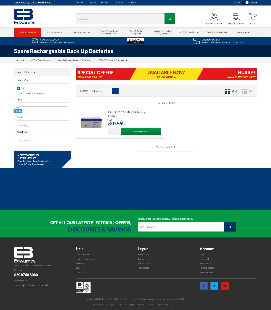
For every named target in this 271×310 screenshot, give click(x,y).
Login (202, 254)
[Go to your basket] (253, 16)
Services (119, 3)
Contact (80, 3)
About (93, 3)
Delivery (105, 3)
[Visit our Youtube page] (225, 285)
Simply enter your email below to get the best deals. (165, 218)
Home (21, 60)
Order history (206, 259)
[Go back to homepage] (24, 16)
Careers (132, 3)
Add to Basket (141, 131)
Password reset (206, 272)
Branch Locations (214, 23)
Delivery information (85, 259)
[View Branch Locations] (214, 16)
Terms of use (143, 254)
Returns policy (144, 268)
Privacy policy (144, 263)
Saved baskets (206, 263)
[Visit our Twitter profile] (214, 285)
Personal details (207, 268)
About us (80, 263)
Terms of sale (144, 259)
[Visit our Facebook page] (203, 285)
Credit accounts (83, 254)
